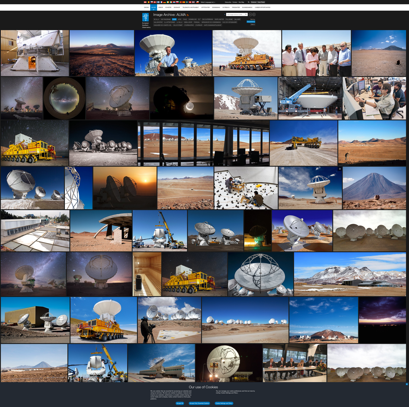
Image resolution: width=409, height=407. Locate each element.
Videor (160, 7)
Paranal (197, 22)
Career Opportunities (262, 7)
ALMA (174, 19)
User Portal (261, 2)
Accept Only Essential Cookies (199, 403)
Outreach (226, 7)
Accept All (180, 403)
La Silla (179, 22)
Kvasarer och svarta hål (162, 25)
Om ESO (146, 7)
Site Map (241, 2)
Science (253, 2)
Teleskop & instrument (191, 7)
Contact (235, 2)
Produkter (236, 7)
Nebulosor (188, 22)
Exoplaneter (219, 19)
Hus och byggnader (230, 22)
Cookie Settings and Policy (224, 403)
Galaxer (237, 19)
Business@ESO (247, 7)
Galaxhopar (158, 22)
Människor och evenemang (211, 22)
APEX (179, 19)
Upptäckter (205, 7)
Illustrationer (169, 22)
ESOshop (177, 7)
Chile (185, 19)
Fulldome (229, 19)
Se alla (156, 19)
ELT (199, 19)
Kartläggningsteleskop (212, 25)
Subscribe (228, 2)
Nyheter (168, 7)
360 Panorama (166, 19)
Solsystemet (178, 25)
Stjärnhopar (189, 25)
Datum (253, 24)
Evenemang (216, 7)
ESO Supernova (207, 19)
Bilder (153, 7)
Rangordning (251, 21)
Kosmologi (192, 19)
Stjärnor (199, 25)
